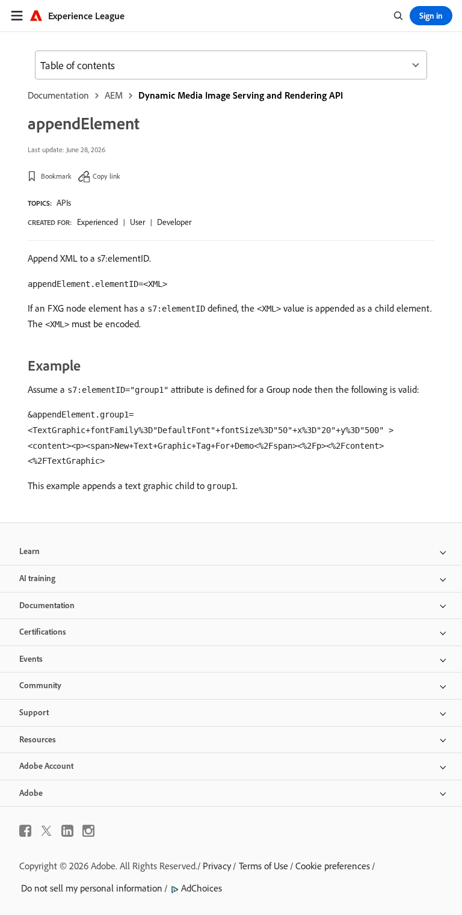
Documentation (58, 95)
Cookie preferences (332, 866)
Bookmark (56, 175)
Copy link (106, 175)
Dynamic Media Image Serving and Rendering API (240, 95)
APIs (64, 202)
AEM (114, 95)
